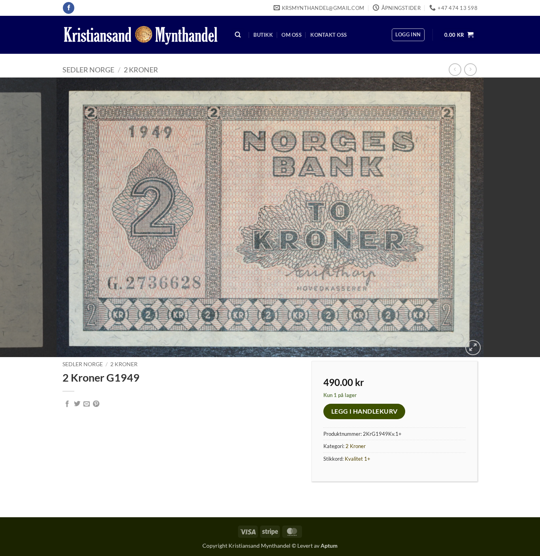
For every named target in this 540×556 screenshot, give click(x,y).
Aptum (329, 545)
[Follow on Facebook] (68, 8)
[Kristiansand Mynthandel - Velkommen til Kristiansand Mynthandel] (140, 35)
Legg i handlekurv (364, 411)
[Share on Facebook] (67, 404)
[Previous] (21, 217)
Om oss (291, 35)
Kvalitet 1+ (357, 459)
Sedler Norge (88, 69)
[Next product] (455, 69)
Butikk (263, 35)
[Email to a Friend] (86, 404)
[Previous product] (470, 69)
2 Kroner (141, 69)
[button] (408, 34)
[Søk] (238, 35)
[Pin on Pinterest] (96, 404)
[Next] (519, 217)
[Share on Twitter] (77, 404)
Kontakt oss (328, 35)
